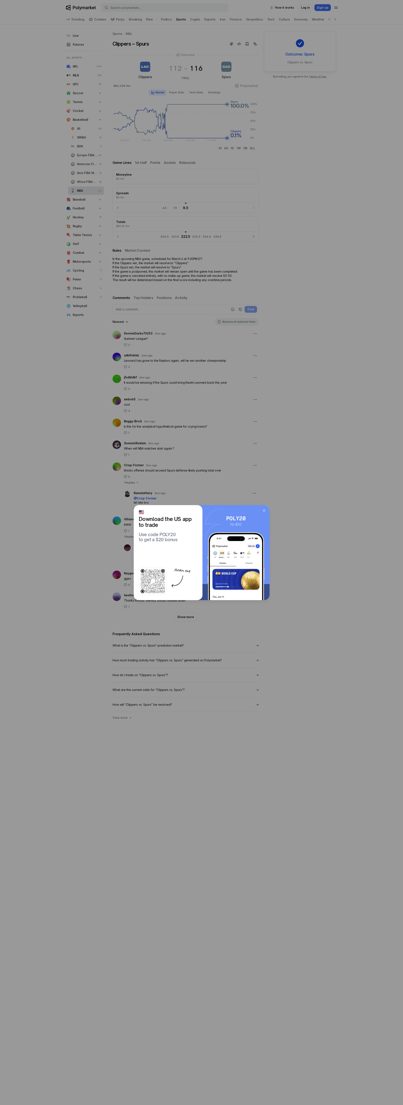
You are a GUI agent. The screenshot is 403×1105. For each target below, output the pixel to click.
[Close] (264, 511)
